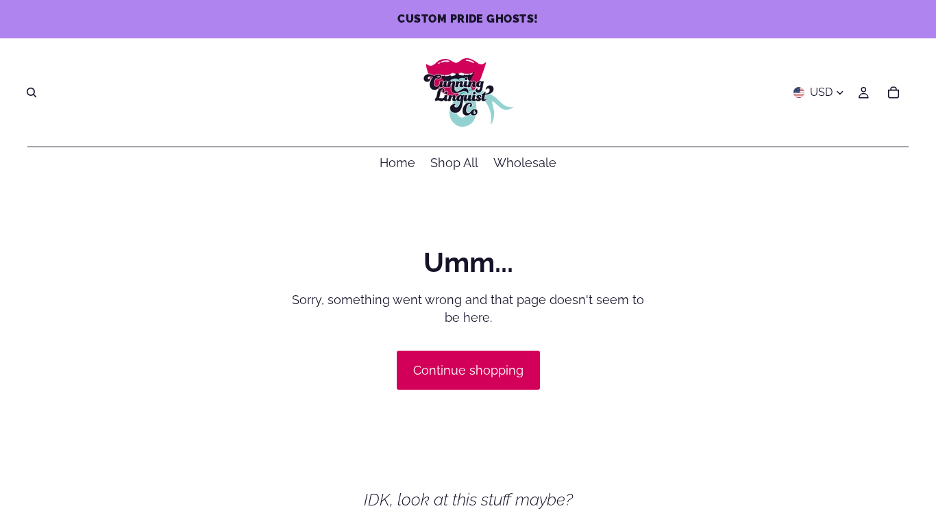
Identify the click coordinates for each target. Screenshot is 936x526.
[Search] (31, 92)
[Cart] (893, 92)
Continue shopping (468, 370)
